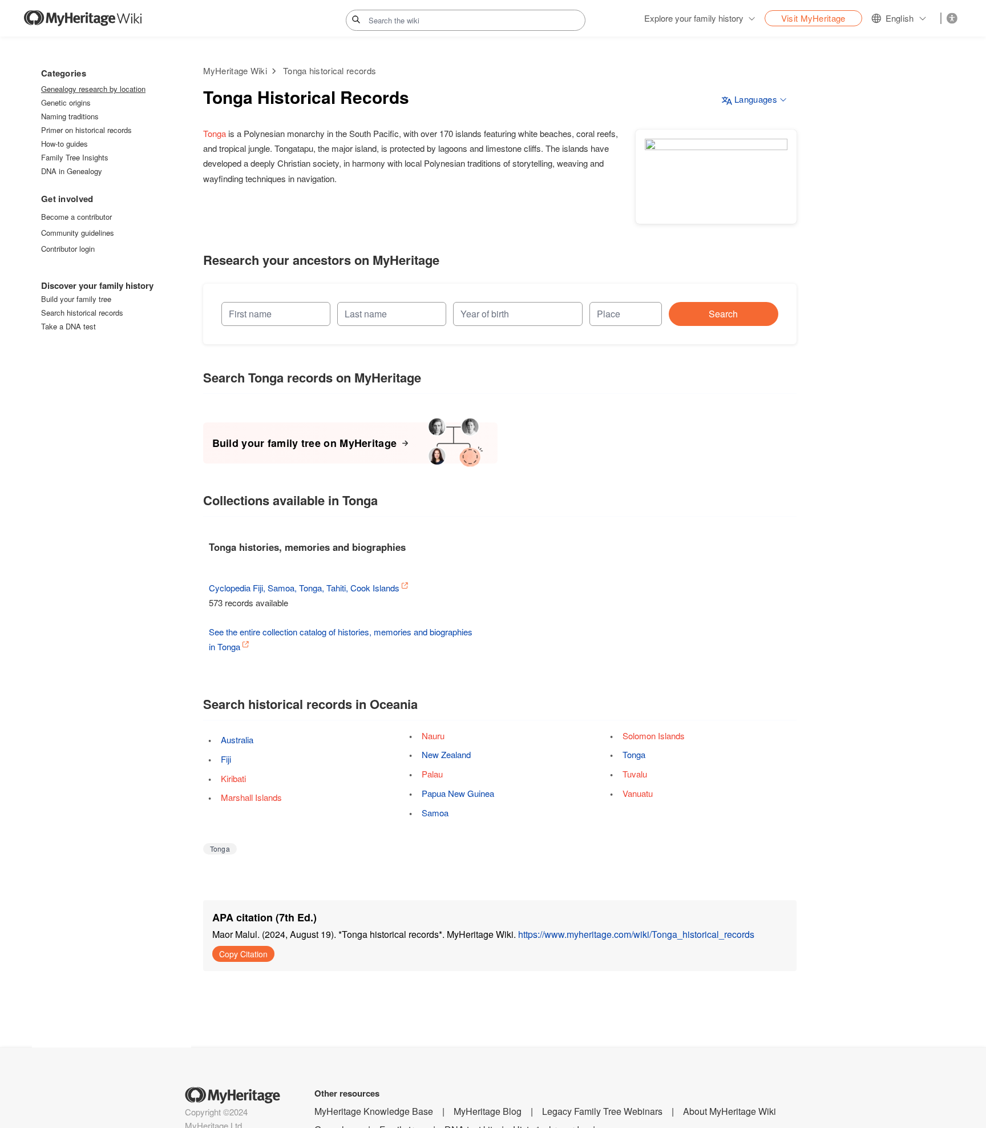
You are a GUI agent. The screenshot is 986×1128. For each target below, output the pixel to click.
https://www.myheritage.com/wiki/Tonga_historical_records (636, 934)
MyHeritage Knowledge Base (373, 1111)
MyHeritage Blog (488, 1111)
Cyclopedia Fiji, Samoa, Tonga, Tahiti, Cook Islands (304, 588)
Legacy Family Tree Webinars (602, 1111)
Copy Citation (243, 954)
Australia (237, 740)
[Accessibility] (951, 18)
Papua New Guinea (458, 793)
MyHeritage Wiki (235, 70)
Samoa (435, 813)
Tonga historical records (329, 70)
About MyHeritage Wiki (729, 1111)
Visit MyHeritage (813, 18)
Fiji (226, 759)
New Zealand (446, 754)
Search (723, 313)
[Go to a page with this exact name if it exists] (356, 19)
